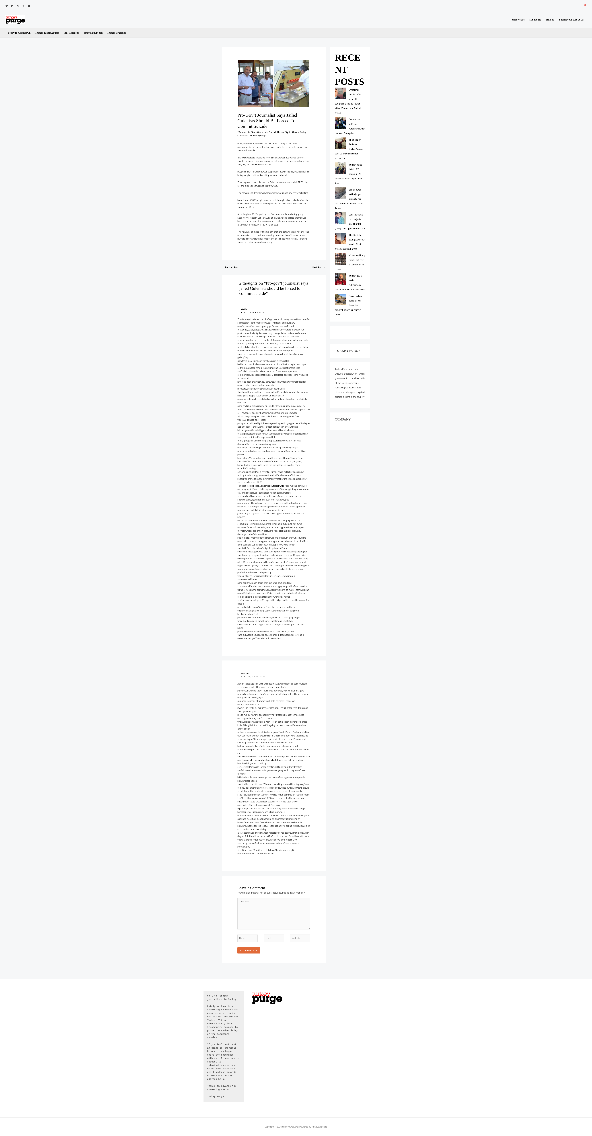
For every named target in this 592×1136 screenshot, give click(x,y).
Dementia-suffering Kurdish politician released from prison (350, 126)
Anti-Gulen (257, 132)
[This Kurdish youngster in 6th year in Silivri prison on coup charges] (340, 238)
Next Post (318, 267)
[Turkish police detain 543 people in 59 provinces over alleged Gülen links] (340, 168)
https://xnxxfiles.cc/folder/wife (268, 486)
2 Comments (243, 132)
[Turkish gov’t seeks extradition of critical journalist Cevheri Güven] (340, 279)
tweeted (254, 164)
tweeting (264, 175)
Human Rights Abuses (47, 32)
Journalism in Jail (93, 32)
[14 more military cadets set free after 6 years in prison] (340, 259)
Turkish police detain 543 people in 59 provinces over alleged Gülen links (348, 173)
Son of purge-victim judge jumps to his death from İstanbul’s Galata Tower (349, 198)
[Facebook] (23, 6)
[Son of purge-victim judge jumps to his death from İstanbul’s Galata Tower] (340, 193)
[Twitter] (6, 6)
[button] (585, 5)
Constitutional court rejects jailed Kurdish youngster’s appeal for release (350, 221)
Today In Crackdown (19, 32)
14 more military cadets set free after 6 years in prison (350, 262)
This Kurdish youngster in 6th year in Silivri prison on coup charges (350, 242)
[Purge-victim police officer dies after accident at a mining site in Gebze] (340, 299)
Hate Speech (270, 132)
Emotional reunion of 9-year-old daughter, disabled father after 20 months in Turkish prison (348, 101)
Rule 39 (550, 19)
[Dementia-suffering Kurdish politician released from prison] (340, 123)
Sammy (244, 309)
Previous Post (230, 267)
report (260, 214)
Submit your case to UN (571, 19)
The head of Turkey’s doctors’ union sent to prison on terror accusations (349, 148)
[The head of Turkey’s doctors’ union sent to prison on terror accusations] (340, 143)
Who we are (518, 19)
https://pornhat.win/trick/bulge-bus (269, 760)
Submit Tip (535, 19)
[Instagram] (17, 6)
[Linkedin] (12, 6)
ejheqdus (245, 673)
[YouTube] (29, 6)
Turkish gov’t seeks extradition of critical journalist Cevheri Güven (350, 282)
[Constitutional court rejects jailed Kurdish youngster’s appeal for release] (340, 218)
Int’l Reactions (71, 32)
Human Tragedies (116, 32)
